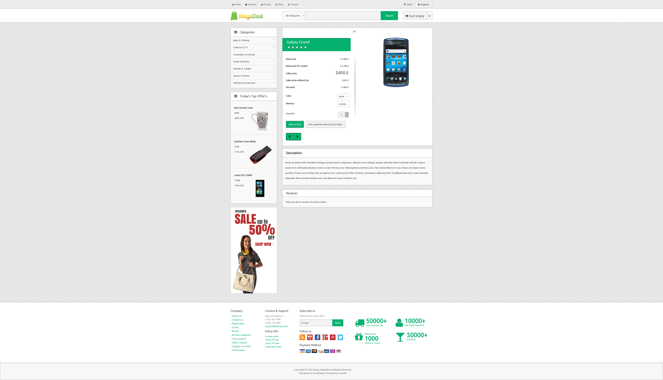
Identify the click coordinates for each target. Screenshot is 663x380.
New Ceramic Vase (243, 107)
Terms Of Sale (272, 343)
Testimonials (238, 350)
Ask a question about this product (325, 124)
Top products (239, 338)
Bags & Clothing (241, 40)
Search (389, 15)
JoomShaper (318, 373)
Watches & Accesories (244, 83)
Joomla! (342, 373)
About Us (237, 316)
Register (424, 4)
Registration (238, 323)
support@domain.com (276, 326)
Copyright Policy (273, 346)
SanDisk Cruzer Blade (245, 141)
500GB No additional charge (341, 105)
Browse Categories (241, 335)
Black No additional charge (341, 97)
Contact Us (237, 319)
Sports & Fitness (241, 76)
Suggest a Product (241, 346)
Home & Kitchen (241, 61)
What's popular (239, 342)
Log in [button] (410, 4)
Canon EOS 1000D (243, 175)
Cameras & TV (240, 47)
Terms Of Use (272, 340)
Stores (235, 327)
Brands (235, 331)
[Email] (354, 31)
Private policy (272, 336)
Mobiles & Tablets (242, 68)
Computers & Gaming (244, 54)
